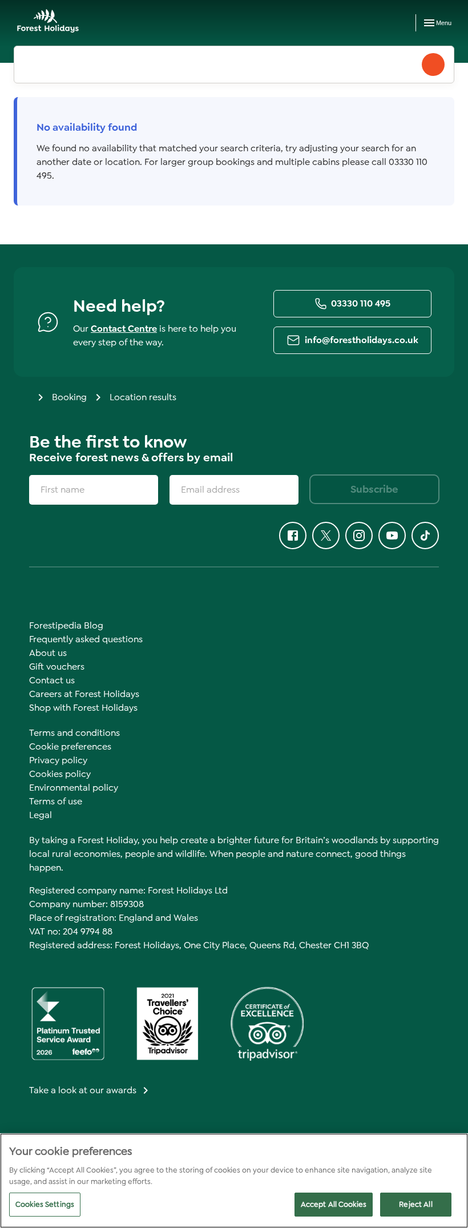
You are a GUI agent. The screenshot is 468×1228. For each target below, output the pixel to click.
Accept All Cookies (333, 1204)
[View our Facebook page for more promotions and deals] (292, 535)
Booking (69, 397)
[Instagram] (359, 535)
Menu (443, 22)
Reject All (415, 1204)
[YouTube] (392, 535)
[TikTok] (425, 535)
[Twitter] (326, 535)
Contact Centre (124, 328)
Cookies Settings (44, 1204)
